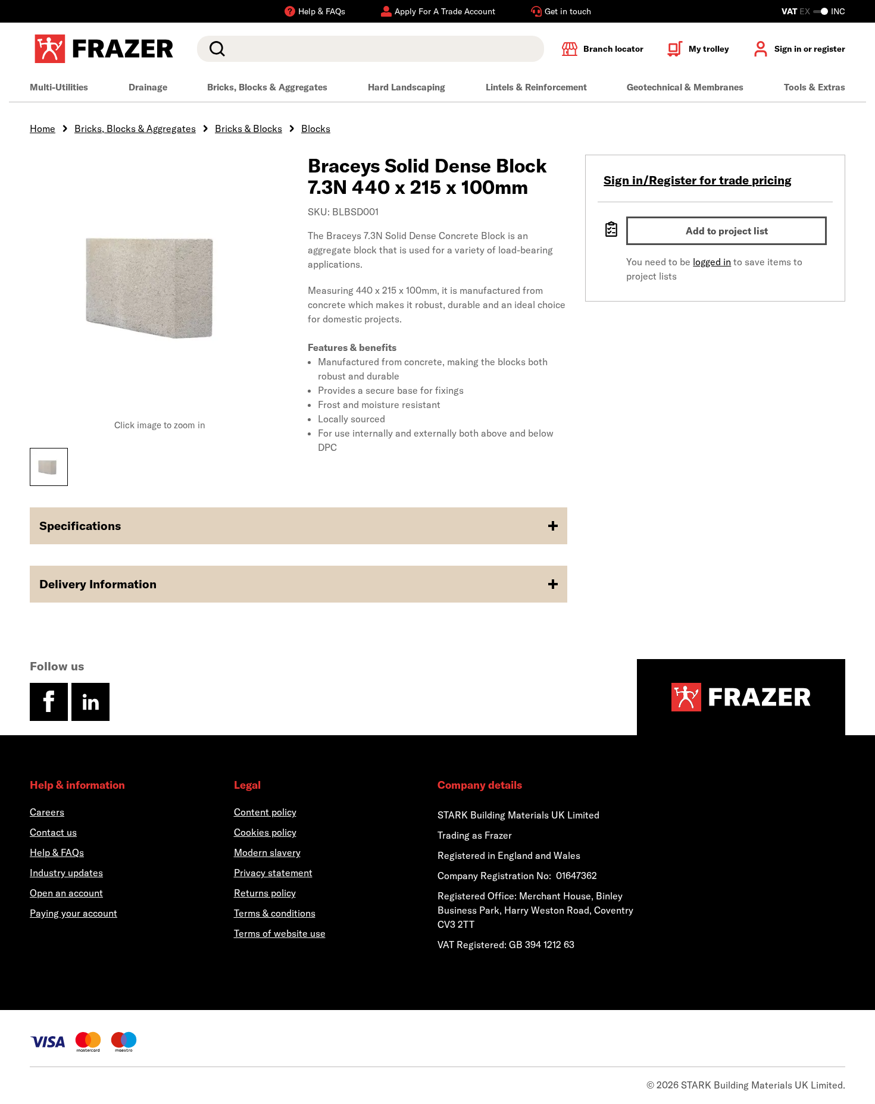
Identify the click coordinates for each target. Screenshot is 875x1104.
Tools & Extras (814, 87)
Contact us (53, 832)
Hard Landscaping (406, 87)
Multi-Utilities (59, 87)
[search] (370, 49)
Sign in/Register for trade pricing (698, 179)
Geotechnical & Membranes (685, 87)
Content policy (265, 812)
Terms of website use (280, 933)
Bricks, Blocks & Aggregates (267, 87)
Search (215, 49)
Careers (47, 812)
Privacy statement (273, 873)
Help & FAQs (57, 852)
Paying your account (73, 913)
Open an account (66, 893)
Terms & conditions (274, 913)
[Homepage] (741, 697)
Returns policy (265, 893)
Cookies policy (265, 832)
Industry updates (66, 873)
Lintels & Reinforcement (536, 87)
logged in (712, 262)
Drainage (148, 87)
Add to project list (727, 231)
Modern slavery (267, 852)
